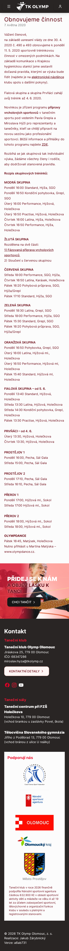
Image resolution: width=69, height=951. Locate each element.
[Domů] (34, 6)
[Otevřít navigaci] (8, 6)
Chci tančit (21, 602)
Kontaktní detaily (24, 671)
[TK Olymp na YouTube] (21, 685)
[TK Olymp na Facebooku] (7, 685)
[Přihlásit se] (60, 6)
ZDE (45, 144)
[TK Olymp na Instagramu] (14, 685)
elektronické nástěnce (48, 77)
